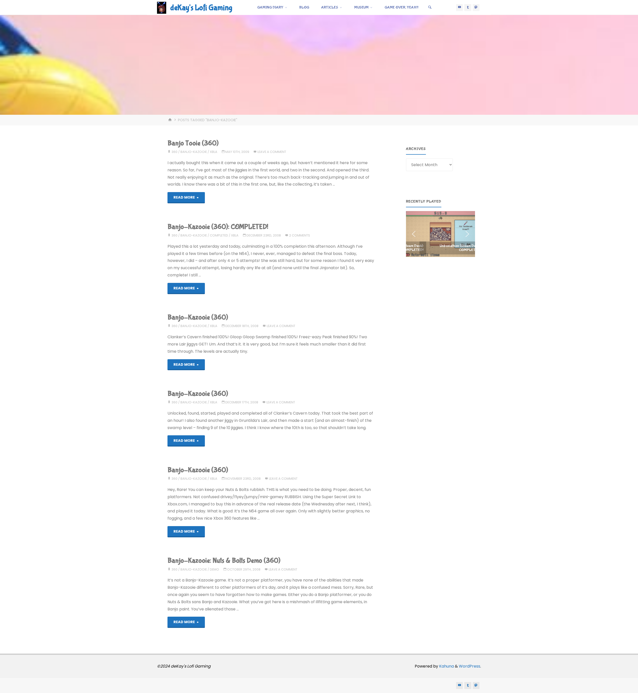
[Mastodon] (476, 7)
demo (214, 569)
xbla (213, 152)
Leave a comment (271, 152)
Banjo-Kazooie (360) (197, 317)
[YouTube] (459, 7)
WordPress (469, 666)
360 (174, 152)
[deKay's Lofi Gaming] (161, 7)
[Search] (430, 7)
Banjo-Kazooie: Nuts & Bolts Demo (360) (223, 561)
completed (219, 235)
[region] (440, 234)
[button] (440, 234)
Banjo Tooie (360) (193, 143)
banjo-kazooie (193, 152)
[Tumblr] (467, 7)
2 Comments (299, 235)
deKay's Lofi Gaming (201, 7)
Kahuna (446, 666)
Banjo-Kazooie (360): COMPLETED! (217, 227)
